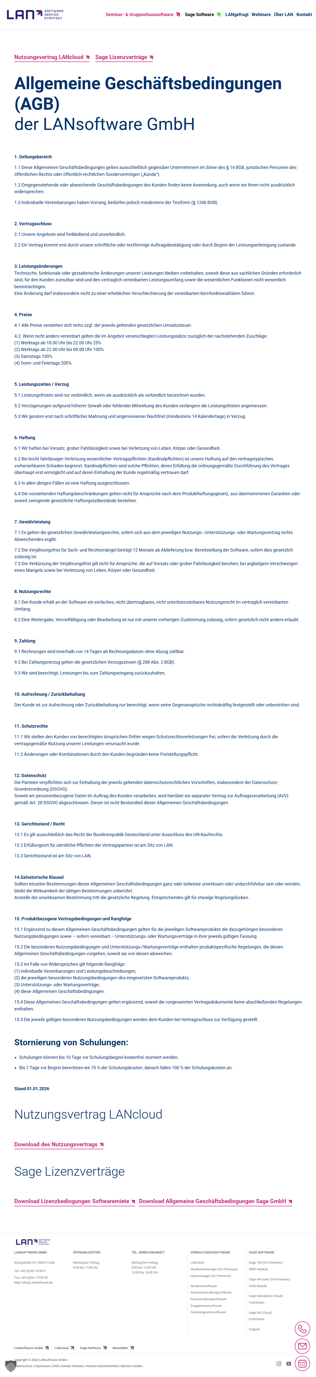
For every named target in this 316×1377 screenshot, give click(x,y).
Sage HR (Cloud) (260, 1313)
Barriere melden (132, 1366)
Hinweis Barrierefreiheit (102, 1366)
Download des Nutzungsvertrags (56, 1144)
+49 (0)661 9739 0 (32, 1271)
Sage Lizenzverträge (121, 57)
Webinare (261, 14)
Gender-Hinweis (72, 1366)
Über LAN (283, 14)
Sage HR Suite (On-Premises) (269, 1279)
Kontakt (304, 14)
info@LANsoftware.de (37, 1282)
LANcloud (197, 1262)
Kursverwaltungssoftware (208, 1299)
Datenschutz (23, 1366)
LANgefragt (237, 14)
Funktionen (256, 1302)
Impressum (42, 1366)
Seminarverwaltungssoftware (211, 1292)
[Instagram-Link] (279, 1363)
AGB (56, 1366)
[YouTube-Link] (289, 1363)
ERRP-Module (258, 1269)
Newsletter (120, 1348)
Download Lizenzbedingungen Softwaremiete (71, 1201)
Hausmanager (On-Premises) (210, 1276)
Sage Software (199, 14)
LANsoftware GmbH (28, 1348)
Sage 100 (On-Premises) (266, 1262)
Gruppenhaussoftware (206, 1306)
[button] (11, 1366)
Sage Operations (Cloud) (266, 1296)
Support (254, 1329)
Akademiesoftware (203, 1286)
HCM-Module (258, 1286)
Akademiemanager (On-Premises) (214, 1269)
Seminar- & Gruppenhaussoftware (140, 14)
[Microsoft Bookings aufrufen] (302, 1363)
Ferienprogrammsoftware (208, 1312)
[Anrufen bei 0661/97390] (302, 1328)
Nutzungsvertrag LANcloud (48, 57)
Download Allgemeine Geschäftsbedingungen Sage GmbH (212, 1201)
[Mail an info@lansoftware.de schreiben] (302, 1346)
